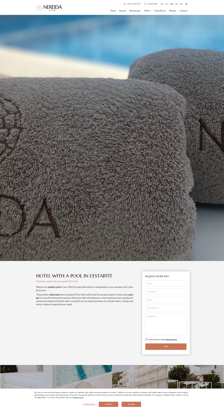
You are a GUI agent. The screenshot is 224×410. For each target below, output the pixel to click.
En (172, 4)
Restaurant (135, 10)
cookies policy (77, 397)
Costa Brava (160, 10)
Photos (172, 10)
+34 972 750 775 (133, 4)
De (181, 4)
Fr (177, 4)
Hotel (113, 10)
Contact (183, 10)
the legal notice (171, 339)
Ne (186, 4)
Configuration (89, 404)
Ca (167, 4)
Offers (147, 10)
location (152, 4)
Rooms (122, 10)
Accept (131, 404)
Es (162, 4)
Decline (108, 404)
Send (166, 347)
